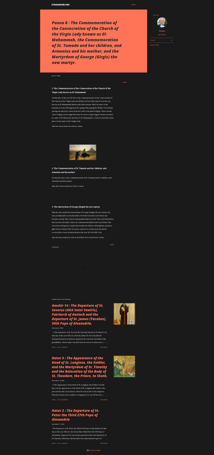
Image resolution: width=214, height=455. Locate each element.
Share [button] (125, 82)
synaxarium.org (60, 4)
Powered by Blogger (95, 450)
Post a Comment (62, 347)
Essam (162, 30)
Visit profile (162, 35)
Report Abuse (154, 45)
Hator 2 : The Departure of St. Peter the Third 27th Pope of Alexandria (75, 415)
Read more (104, 347)
